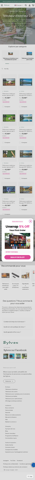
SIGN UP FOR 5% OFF (17, 257)
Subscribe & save (17, 221)
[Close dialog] (30, 221)
